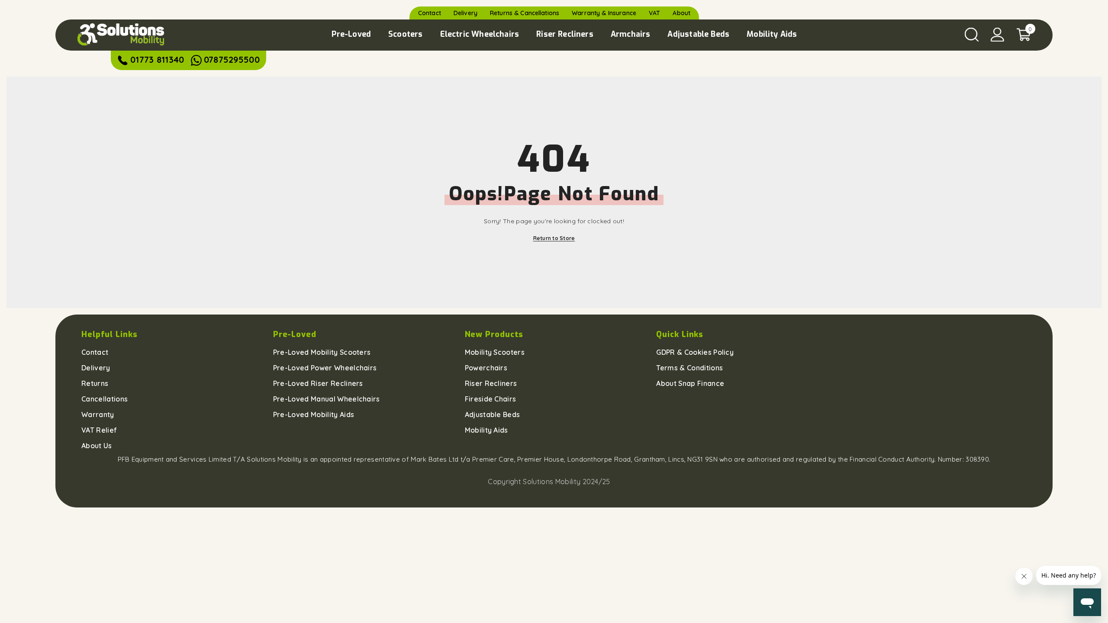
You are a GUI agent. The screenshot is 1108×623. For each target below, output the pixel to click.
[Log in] (998, 35)
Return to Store (554, 238)
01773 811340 (157, 59)
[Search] (972, 34)
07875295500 (232, 59)
